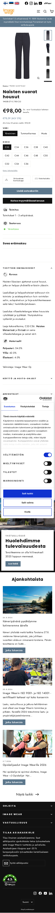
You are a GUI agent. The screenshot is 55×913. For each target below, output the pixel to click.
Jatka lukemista (14, 650)
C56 (26, 163)
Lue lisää (13, 563)
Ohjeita (9, 805)
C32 (7, 147)
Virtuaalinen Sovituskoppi (18, 179)
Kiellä (27, 512)
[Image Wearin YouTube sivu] (40, 3)
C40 (45, 147)
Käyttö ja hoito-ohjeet (19, 378)
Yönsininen (10, 133)
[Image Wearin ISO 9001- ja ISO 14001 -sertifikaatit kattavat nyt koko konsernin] (27, 671)
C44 (17, 155)
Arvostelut (11, 394)
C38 (36, 147)
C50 (45, 155)
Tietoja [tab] (45, 406)
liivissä (22, 330)
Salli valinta (28, 502)
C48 (36, 155)
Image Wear (12, 814)
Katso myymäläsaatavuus (27, 200)
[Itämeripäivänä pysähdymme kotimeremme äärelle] (27, 600)
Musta (44, 133)
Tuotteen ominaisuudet (19, 268)
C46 (26, 155)
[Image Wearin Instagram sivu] (31, 3)
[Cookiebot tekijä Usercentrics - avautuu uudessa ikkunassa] (39, 399)
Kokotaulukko (44, 178)
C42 (7, 155)
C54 (17, 163)
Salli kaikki (27, 493)
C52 (7, 163)
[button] (45, 11)
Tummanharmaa (28, 133)
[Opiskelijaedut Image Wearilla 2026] (27, 743)
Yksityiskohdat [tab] (27, 406)
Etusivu (5, 86)
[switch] (48, 463)
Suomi (26, 902)
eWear (47, 3)
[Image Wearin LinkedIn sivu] (35, 3)
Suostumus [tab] (9, 406)
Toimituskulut (36, 109)
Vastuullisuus (15, 822)
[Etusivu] (8, 11)
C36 (26, 147)
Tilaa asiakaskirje (19, 832)
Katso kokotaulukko (10, 170)
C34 (17, 147)
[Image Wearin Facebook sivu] (26, 3)
